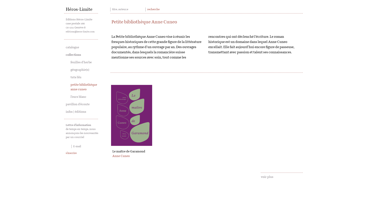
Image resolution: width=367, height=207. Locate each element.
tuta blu (76, 77)
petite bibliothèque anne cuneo (84, 87)
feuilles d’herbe (81, 62)
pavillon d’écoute (78, 104)
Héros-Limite (79, 9)
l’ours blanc (78, 97)
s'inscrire (71, 153)
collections (73, 55)
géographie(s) (80, 70)
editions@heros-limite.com (80, 31)
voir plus (267, 177)
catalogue (72, 47)
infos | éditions (76, 112)
